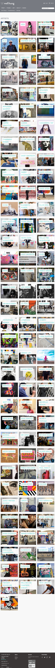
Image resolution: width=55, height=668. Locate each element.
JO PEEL (24, 303)
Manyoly (7, 386)
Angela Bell (8, 57)
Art (14, 8)
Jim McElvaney (9, 303)
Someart (43, 550)
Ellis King (44, 205)
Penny (6, 484)
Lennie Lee (26, 353)
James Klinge (9, 287)
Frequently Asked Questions (33, 656)
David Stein (44, 188)
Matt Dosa (7, 402)
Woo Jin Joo (45, 583)
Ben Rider (43, 73)
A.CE (5, 24)
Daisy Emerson (28, 156)
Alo (4, 41)
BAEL (5, 73)
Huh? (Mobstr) (27, 254)
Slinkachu (26, 550)
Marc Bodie (26, 386)
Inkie (5, 271)
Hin (4, 254)
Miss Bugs (7, 418)
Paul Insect (44, 468)
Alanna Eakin (45, 24)
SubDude (25, 566)
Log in (46, 3)
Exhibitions (11, 10)
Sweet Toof (44, 566)
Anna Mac (25, 57)
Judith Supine (9, 336)
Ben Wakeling (27, 90)
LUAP (41, 353)
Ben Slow (7, 90)
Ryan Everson (9, 533)
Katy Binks (26, 336)
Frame (9, 8)
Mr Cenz (25, 435)
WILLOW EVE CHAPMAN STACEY (26, 585)
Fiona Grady (26, 221)
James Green (45, 271)
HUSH (41, 254)
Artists (18, 10)
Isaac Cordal (27, 271)
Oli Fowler (26, 451)
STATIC (5, 566)
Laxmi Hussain (45, 336)
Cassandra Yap (46, 123)
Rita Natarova (45, 501)
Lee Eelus (7, 353)
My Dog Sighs (45, 435)
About (29, 657)
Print (3, 8)
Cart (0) (52, 3)
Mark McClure (46, 386)
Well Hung (7, 3)
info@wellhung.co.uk (5, 663)
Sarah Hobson (28, 533)
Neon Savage (9, 451)
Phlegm (42, 484)
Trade (16, 658)
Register (16, 657)
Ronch (24, 517)
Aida (23, 24)
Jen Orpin (25, 287)
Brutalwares (27, 106)
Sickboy (43, 533)
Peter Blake (26, 484)
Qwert (24, 501)
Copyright (44, 139)
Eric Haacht (8, 221)
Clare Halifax (27, 139)
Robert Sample (10, 517)
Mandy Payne (45, 369)
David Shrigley (28, 188)
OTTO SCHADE (9, 468)
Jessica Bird (45, 287)
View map (4, 659)
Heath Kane (26, 238)
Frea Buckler (45, 221)
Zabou (6, 599)
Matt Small (26, 402)
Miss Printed (27, 418)
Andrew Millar (28, 41)
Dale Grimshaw (46, 156)
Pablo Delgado (28, 468)
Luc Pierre (8, 369)
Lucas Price (26, 369)
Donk (5, 205)
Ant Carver (44, 57)
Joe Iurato (44, 303)
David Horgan (45, 172)
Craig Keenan (9, 156)
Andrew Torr (45, 41)
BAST (23, 73)
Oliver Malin (45, 451)
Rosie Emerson (46, 517)
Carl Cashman (46, 106)
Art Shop (4, 10)
